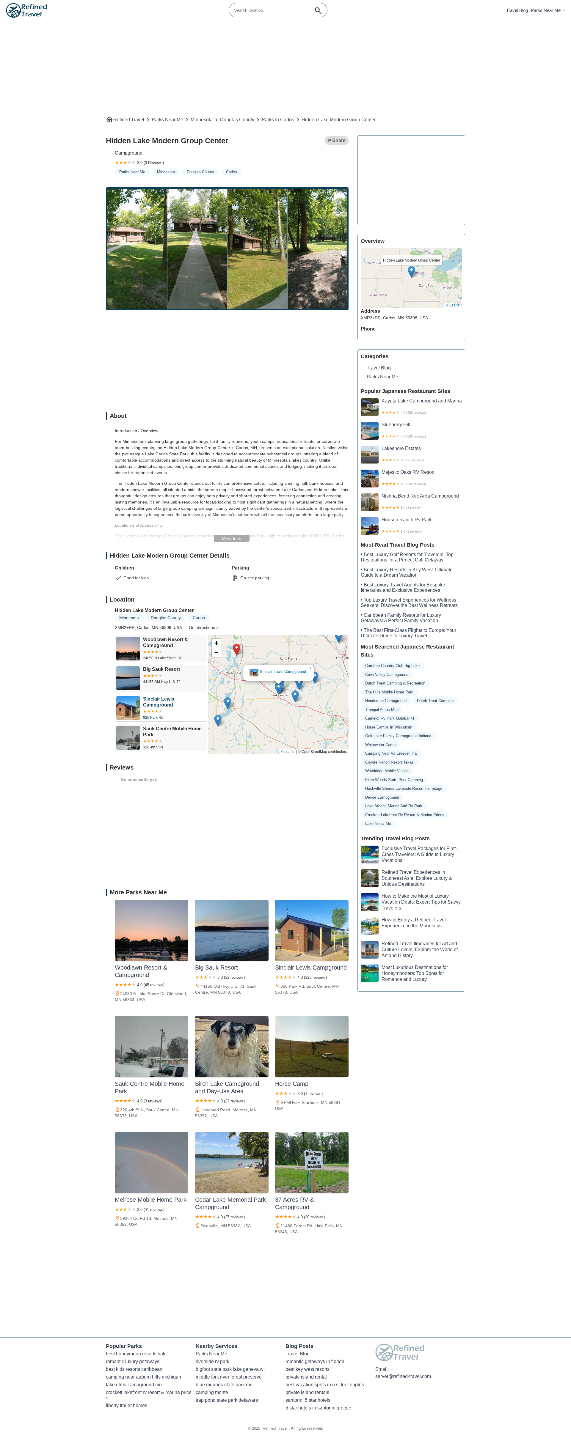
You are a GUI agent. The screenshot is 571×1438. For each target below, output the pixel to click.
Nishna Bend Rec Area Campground (420, 501)
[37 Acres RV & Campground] (312, 1162)
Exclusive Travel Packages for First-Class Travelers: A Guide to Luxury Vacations (419, 854)
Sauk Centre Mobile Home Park (278, 671)
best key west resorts (308, 1369)
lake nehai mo (378, 823)
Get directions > (204, 627)
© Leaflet (288, 751)
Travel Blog (517, 10)
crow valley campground (386, 674)
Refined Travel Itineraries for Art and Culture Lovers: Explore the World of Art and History (420, 949)
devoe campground (382, 797)
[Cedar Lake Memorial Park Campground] (232, 1162)
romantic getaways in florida (315, 1361)
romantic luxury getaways (132, 1361)
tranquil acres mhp (382, 709)
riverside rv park (212, 1361)
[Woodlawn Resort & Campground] (151, 930)
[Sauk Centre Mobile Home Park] (151, 1046)
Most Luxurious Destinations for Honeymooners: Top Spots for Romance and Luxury (415, 973)
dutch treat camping (435, 700)
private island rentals (307, 1392)
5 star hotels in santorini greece (318, 1407)
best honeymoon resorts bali (135, 1353)
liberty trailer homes (126, 1405)
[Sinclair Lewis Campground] (312, 930)
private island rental (306, 1376)
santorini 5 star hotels (308, 1400)
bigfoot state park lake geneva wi (230, 1369)
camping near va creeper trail (391, 753)
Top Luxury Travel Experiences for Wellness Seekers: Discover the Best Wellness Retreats (409, 602)
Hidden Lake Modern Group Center (339, 119)
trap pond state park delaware (227, 1400)
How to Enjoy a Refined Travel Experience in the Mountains (414, 922)
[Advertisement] (284, 62)
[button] (235, 650)
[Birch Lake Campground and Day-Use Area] (232, 1046)
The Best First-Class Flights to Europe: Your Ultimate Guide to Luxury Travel (408, 633)
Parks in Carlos (278, 119)
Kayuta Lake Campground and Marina (422, 406)
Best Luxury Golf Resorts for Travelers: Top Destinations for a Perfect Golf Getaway (407, 557)
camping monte (212, 1392)
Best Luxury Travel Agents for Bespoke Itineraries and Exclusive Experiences (403, 587)
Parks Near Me (546, 10)
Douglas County (237, 119)
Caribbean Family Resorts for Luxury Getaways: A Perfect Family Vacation (401, 618)
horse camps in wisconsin (388, 727)
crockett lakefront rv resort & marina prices (404, 815)
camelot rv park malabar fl (389, 718)
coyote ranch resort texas (389, 762)
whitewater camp (380, 744)
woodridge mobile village (387, 771)
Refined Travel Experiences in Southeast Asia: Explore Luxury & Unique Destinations (417, 878)
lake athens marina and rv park (393, 806)
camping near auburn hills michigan (143, 1376)
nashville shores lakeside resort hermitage (403, 788)
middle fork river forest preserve (229, 1376)
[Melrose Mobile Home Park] (151, 1162)
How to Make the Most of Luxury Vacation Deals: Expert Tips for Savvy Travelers (421, 901)
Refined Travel (128, 119)
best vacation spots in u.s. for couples (325, 1384)
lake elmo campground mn (134, 1384)
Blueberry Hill (404, 430)
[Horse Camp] (312, 1046)
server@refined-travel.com (403, 1376)
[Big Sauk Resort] (232, 930)
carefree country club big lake (392, 665)
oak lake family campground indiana (398, 736)
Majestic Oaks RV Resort (408, 478)
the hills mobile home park (389, 692)
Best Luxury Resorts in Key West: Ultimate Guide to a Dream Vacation (407, 572)
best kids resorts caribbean (134, 1369)
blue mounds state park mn (224, 1384)
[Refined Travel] (26, 10)
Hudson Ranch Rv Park (407, 525)
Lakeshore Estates (403, 454)
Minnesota (202, 119)
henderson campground (386, 700)
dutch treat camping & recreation (395, 683)
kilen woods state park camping (394, 780)
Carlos (231, 172)
